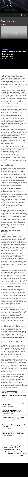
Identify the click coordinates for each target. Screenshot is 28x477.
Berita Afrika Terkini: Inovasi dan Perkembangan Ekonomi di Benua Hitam (13, 432)
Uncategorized (5, 49)
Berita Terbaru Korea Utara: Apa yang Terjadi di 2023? (14, 33)
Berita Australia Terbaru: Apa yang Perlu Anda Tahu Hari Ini (13, 425)
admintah (4, 58)
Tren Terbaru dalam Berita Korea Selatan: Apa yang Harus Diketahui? (12, 410)
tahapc (6, 5)
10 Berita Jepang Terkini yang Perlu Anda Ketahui (14, 396)
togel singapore (18, 300)
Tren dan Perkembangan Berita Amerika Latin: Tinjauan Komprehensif (13, 418)
